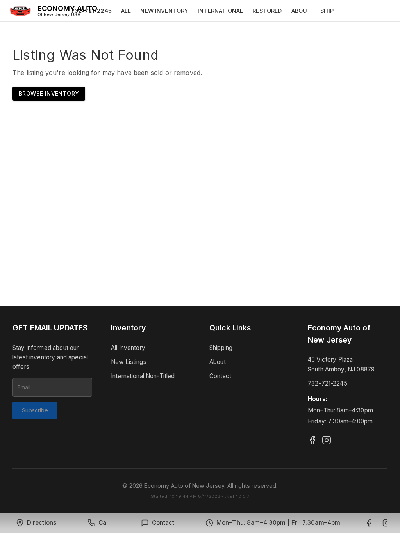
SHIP (327, 10)
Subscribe (35, 410)
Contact (220, 376)
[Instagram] (326, 440)
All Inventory (128, 348)
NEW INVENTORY (164, 10)
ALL (126, 10)
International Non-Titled (143, 376)
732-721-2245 (327, 383)
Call (104, 522)
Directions (42, 522)
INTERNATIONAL (220, 10)
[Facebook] (312, 440)
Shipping (220, 348)
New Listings (128, 362)
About (217, 362)
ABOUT (301, 10)
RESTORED (267, 10)
